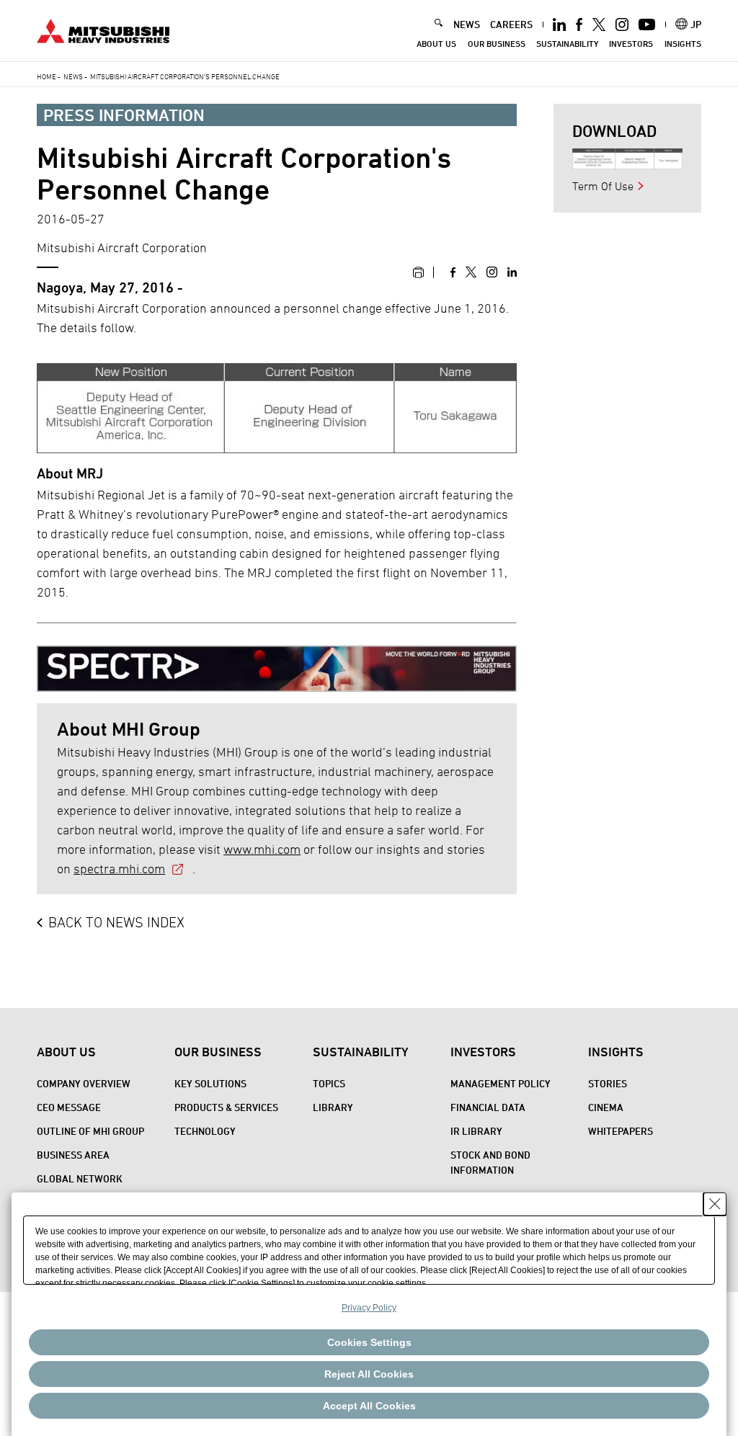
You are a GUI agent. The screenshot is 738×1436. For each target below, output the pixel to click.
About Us (436, 43)
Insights (682, 43)
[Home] (103, 29)
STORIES (607, 1083)
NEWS (466, 24)
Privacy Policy (369, 1308)
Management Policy (500, 1083)
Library (333, 1107)
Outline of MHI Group (90, 1131)
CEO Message (69, 1107)
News (73, 76)
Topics (329, 1083)
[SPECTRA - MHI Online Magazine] (277, 663)
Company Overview (83, 1083)
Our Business (496, 43)
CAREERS (511, 24)
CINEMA (605, 1107)
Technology (205, 1131)
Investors (631, 43)
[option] (627, 158)
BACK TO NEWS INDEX (116, 922)
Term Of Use (602, 185)
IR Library (476, 1131)
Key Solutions (210, 1083)
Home (46, 76)
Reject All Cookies (369, 1374)
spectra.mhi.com (119, 868)
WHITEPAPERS (620, 1131)
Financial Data (487, 1107)
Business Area (73, 1155)
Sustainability (567, 43)
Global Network (80, 1178)
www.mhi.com (262, 849)
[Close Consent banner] (714, 1204)
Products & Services (226, 1107)
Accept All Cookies (369, 1406)
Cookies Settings (369, 1342)
